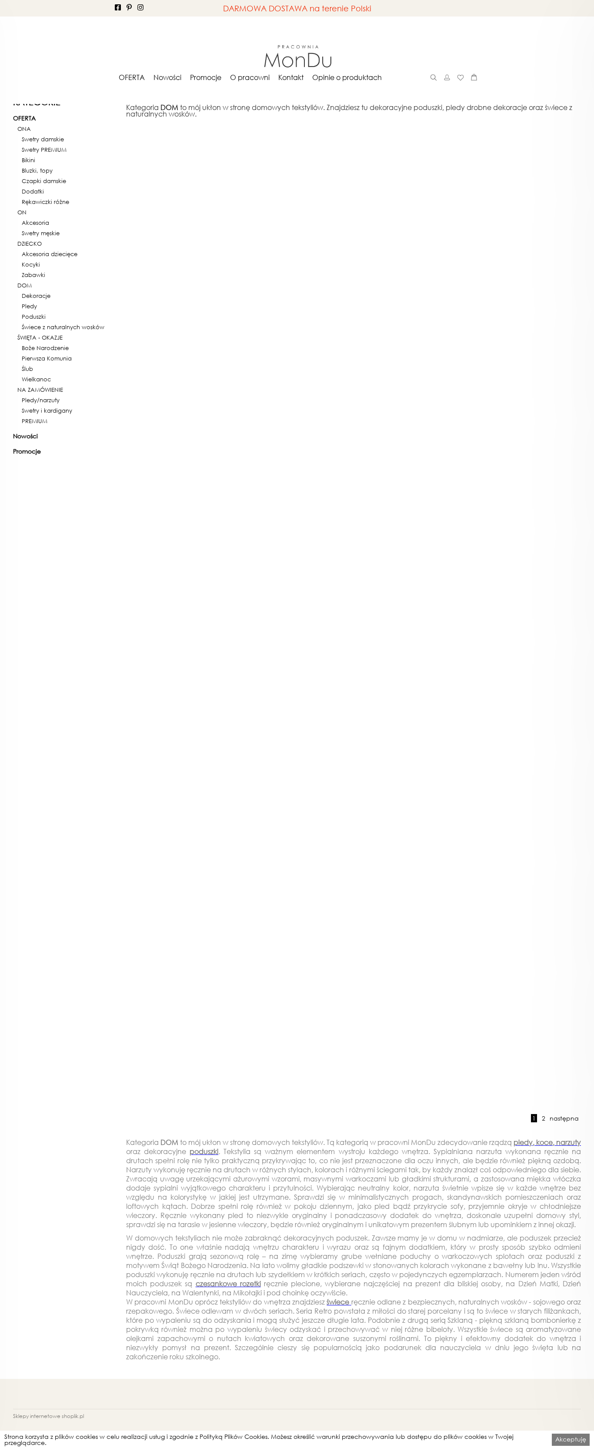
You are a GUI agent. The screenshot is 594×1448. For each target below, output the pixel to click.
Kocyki (31, 265)
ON (22, 213)
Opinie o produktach (347, 77)
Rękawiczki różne (45, 202)
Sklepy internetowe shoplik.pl (48, 1416)
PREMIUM (34, 421)
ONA (24, 129)
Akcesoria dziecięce (49, 254)
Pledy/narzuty (41, 400)
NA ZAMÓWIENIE (40, 390)
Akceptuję (570, 1439)
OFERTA (132, 77)
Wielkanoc (36, 380)
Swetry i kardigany (47, 411)
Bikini (28, 160)
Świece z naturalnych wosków (63, 327)
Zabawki (33, 275)
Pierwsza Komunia (47, 359)
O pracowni (250, 77)
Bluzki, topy (37, 171)
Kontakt (291, 77)
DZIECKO (29, 244)
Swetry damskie (43, 140)
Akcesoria (35, 223)
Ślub (27, 369)
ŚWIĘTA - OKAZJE (40, 338)
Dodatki (33, 192)
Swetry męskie (41, 233)
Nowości (167, 77)
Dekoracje (36, 296)
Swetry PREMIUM (44, 150)
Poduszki (34, 317)
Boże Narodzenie (45, 348)
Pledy (29, 307)
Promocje (205, 77)
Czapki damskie (44, 181)
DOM (24, 286)
